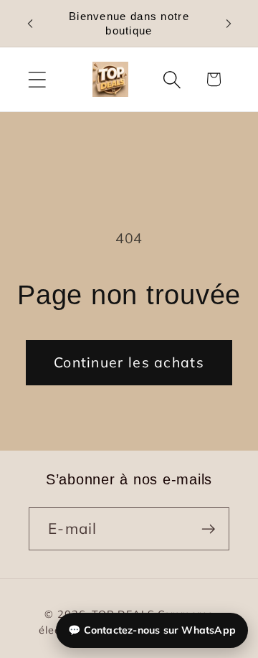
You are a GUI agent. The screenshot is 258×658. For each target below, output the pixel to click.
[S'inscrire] (208, 529)
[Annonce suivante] (228, 23)
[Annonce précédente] (30, 23)
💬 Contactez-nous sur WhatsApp (152, 630)
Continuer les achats (129, 362)
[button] (36, 79)
